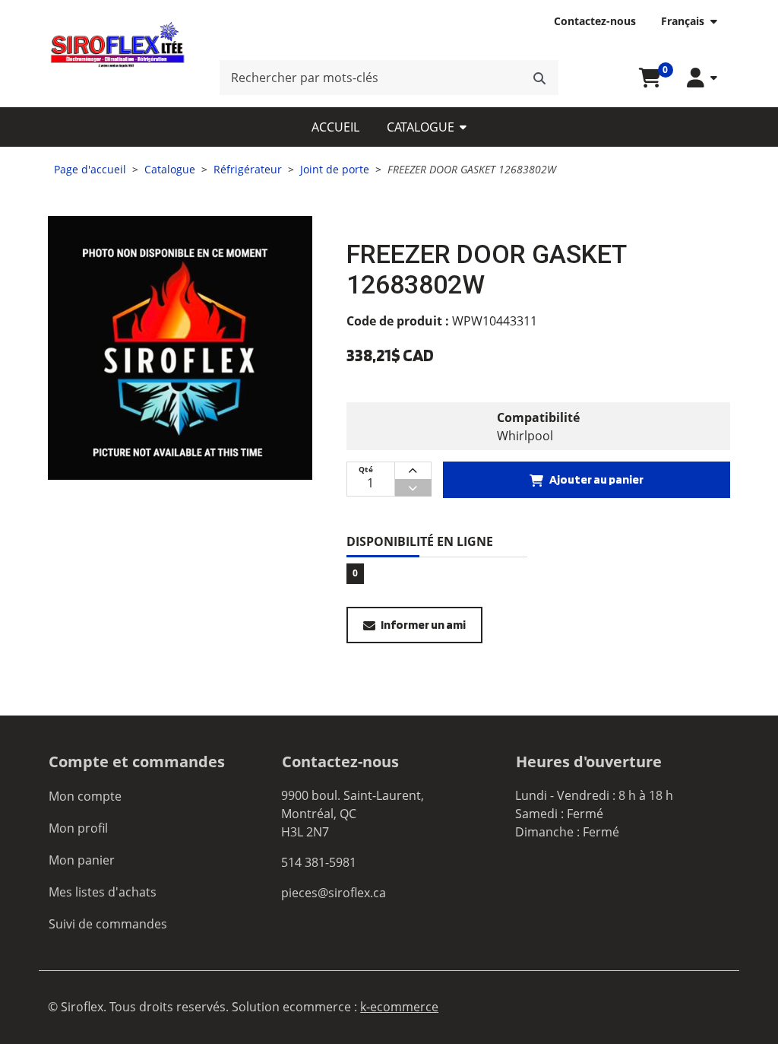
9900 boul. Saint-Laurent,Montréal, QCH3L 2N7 (352, 813)
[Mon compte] (702, 78)
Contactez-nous (595, 21)
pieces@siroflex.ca (333, 892)
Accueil (335, 127)
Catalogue (420, 127)
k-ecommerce (399, 1006)
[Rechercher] (539, 77)
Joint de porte (334, 169)
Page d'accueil (90, 169)
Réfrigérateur (247, 169)
